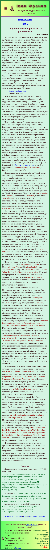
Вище (25, 516)
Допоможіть (32, 524)
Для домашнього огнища (24, 165)
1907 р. (25, 24)
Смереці (18, 548)
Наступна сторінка (37, 516)
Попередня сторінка (13, 516)
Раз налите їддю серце (18, 91)
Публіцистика (25, 19)
